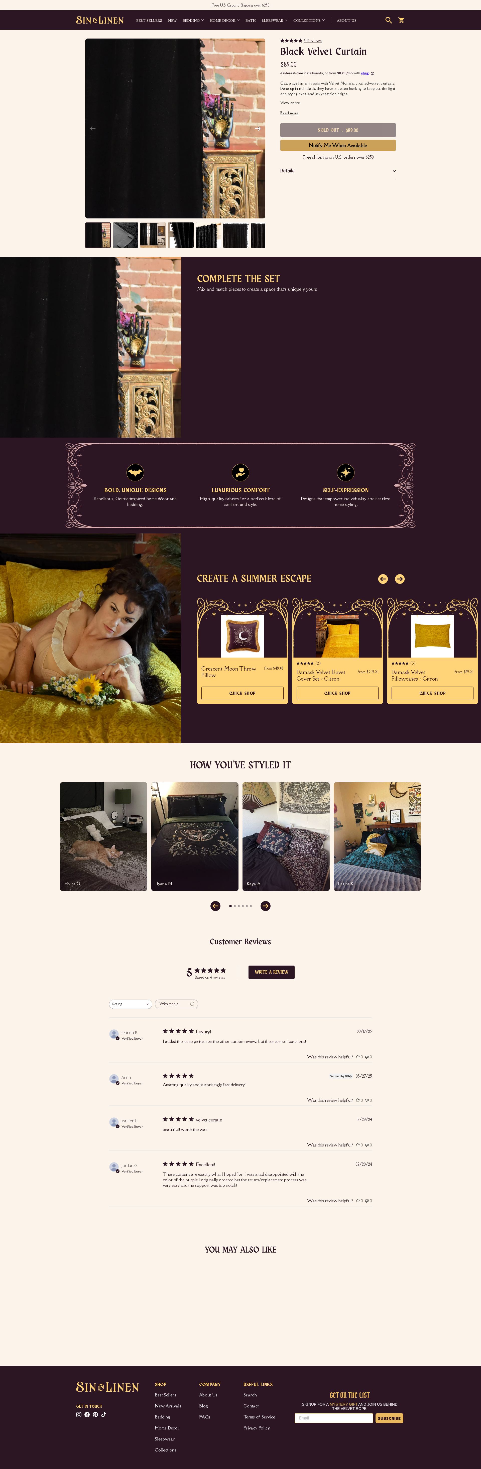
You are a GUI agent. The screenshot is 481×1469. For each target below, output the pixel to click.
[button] (258, 129)
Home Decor (222, 20)
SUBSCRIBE (389, 1418)
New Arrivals (168, 1406)
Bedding (191, 20)
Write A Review (271, 972)
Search (250, 1395)
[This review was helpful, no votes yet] (357, 1057)
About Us (208, 1395)
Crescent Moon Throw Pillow (228, 672)
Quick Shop (242, 695)
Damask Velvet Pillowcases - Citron (415, 675)
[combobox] (130, 1004)
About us (346, 20)
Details (287, 171)
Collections (307, 20)
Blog (203, 1406)
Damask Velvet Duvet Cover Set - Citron (321, 675)
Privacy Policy (257, 1428)
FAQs (204, 1417)
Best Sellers (149, 20)
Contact (251, 1406)
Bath (251, 20)
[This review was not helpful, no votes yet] (367, 1057)
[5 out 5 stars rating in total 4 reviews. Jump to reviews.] (83, 1329)
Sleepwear (272, 20)
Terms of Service (259, 1417)
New (172, 20)
